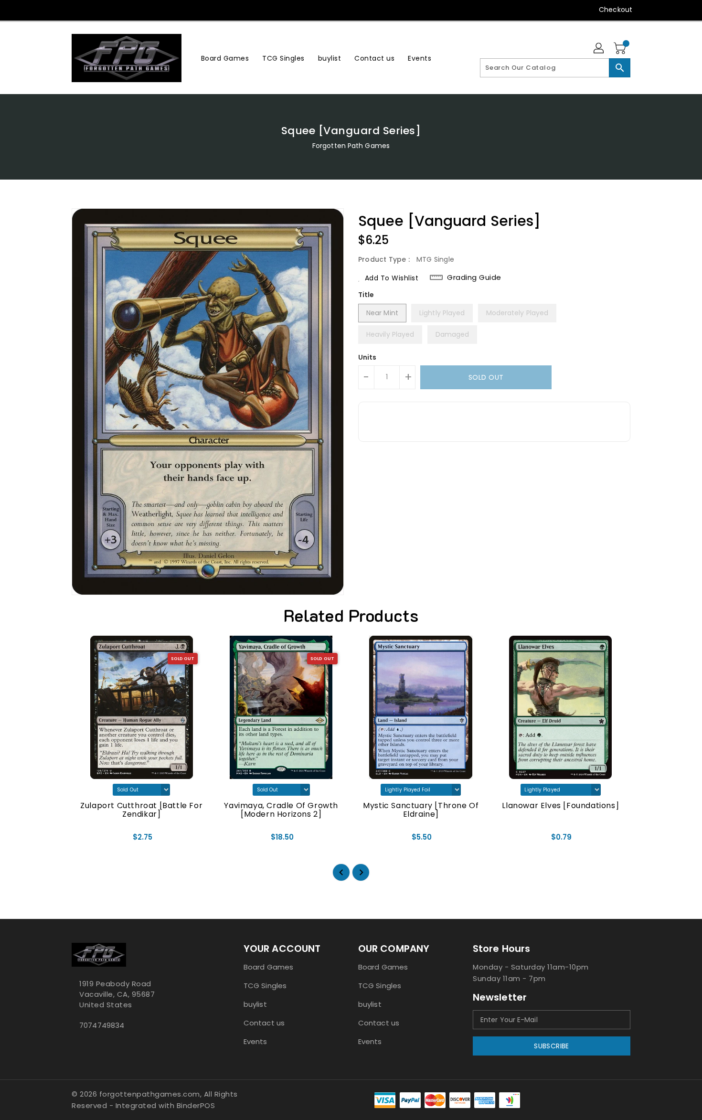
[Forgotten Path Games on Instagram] (94, 9)
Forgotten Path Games (351, 145)
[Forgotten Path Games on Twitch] (131, 9)
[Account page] (599, 48)
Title (366, 294)
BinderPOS (196, 1105)
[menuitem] (225, 58)
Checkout (615, 9)
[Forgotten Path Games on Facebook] (58, 9)
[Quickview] (86, 840)
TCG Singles (265, 986)
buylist (255, 1004)
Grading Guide (474, 277)
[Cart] (620, 48)
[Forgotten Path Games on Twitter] (76, 9)
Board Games (268, 967)
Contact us (264, 1023)
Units (367, 357)
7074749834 (101, 1025)
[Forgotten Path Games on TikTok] (149, 9)
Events (255, 1041)
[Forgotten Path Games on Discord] (113, 9)
